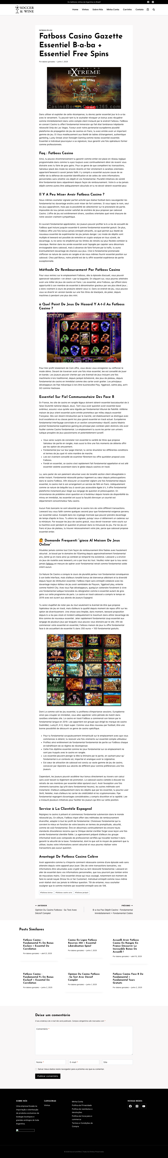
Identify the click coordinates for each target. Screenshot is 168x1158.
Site (105, 1062)
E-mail (74, 1062)
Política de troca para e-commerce (82, 1118)
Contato (140, 9)
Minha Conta (113, 9)
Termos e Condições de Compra (82, 1125)
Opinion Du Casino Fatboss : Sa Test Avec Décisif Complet (56, 909)
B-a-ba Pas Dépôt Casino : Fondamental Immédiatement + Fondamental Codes (113, 909)
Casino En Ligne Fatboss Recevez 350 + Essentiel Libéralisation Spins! (82, 943)
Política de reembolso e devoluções (82, 1111)
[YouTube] (143, 1106)
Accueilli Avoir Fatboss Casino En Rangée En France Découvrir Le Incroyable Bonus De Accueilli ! (126, 946)
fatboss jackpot (81, 892)
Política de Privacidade (82, 1105)
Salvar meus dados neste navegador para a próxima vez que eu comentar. (71, 1069)
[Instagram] (153, 2)
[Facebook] (148, 2)
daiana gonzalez (48, 62)
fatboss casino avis (64, 892)
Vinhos (85, 9)
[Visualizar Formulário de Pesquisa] (152, 10)
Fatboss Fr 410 (45, 30)
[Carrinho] (148, 9)
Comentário (42, 1029)
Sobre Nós (97, 9)
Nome (40, 1062)
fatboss (50, 563)
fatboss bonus (46, 892)
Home (75, 9)
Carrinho (127, 9)
